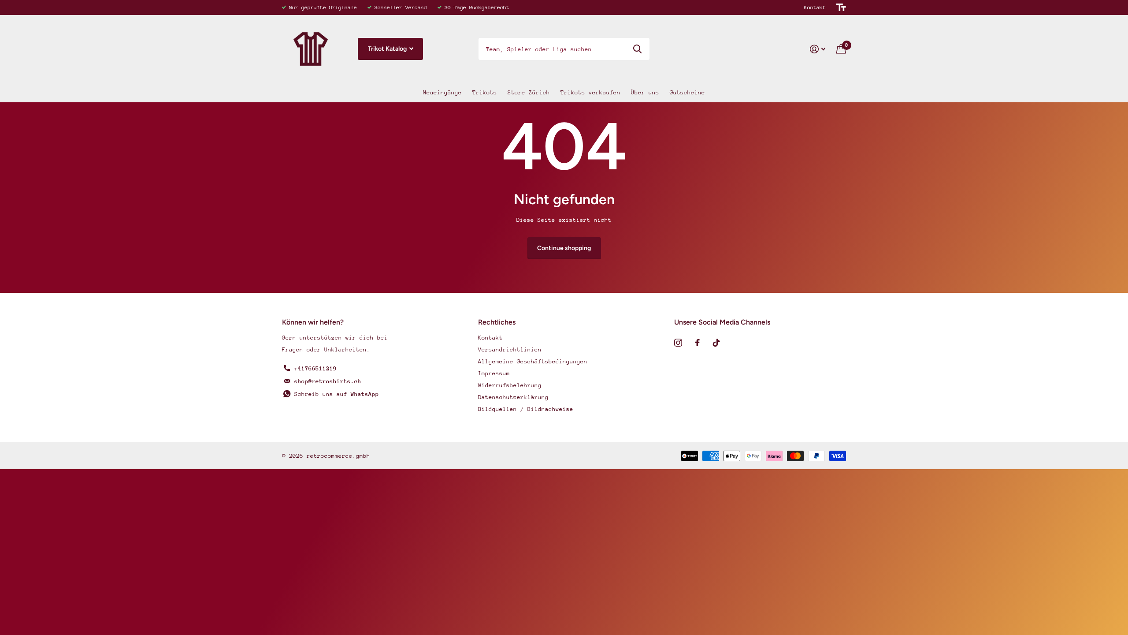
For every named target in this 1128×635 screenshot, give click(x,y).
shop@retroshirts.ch (327, 381)
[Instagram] (678, 343)
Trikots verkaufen (590, 92)
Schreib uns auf (336, 394)
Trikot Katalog (388, 48)
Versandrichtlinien (510, 349)
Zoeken (637, 49)
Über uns (645, 92)
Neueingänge (442, 92)
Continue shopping (564, 248)
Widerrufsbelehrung (510, 385)
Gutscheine (687, 92)
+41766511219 (315, 368)
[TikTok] (716, 343)
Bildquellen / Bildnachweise (525, 409)
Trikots (484, 92)
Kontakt (815, 7)
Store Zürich (529, 92)
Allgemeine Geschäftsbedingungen (532, 361)
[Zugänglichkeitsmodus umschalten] (841, 7)
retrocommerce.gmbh (338, 455)
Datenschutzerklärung (513, 397)
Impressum (494, 373)
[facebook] (697, 342)
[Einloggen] (818, 49)
